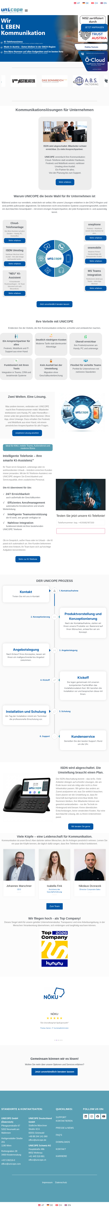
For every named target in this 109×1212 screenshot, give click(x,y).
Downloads (63, 1142)
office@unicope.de (37, 1140)
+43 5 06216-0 (8, 1160)
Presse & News (65, 1128)
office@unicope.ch (37, 1160)
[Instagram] (91, 1116)
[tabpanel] (54, 1009)
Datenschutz (61, 1182)
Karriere (61, 1156)
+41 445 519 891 (37, 1156)
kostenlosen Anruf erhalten (80, 531)
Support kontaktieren (64, 1119)
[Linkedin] (85, 1116)
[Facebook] (97, 1116)
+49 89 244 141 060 (38, 1136)
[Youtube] (103, 1116)
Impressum (47, 1182)
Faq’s (59, 1135)
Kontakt (61, 1149)
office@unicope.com (11, 1164)
